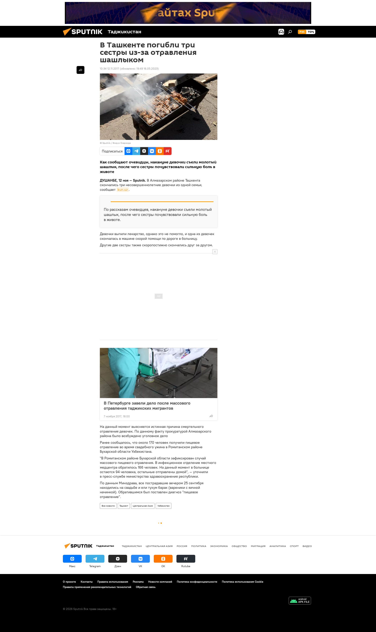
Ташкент (123, 505)
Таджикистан (132, 546)
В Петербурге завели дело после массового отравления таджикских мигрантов (147, 405)
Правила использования (112, 581)
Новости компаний (160, 581)
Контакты (87, 581)
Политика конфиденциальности (197, 581)
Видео (307, 546)
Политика (198, 546)
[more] (211, 416)
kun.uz (123, 189)
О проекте (69, 581)
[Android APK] (300, 601)
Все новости (108, 505)
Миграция (258, 546)
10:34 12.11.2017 (109, 68)
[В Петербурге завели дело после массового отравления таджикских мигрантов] (158, 373)
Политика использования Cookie (242, 581)
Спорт (294, 546)
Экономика (219, 546)
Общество (239, 546)
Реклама (138, 581)
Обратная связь (145, 587)
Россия (182, 546)
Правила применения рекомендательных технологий (97, 587)
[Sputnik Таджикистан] (84, 36)
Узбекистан (163, 505)
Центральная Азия (143, 505)
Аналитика (277, 546)
